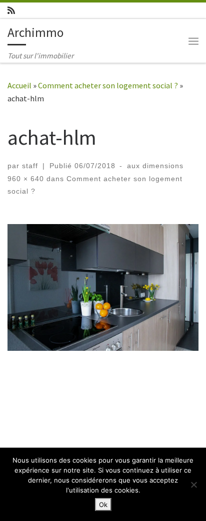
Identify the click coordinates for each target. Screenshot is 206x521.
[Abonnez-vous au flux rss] (11, 10)
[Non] (193, 485)
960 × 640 (26, 179)
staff (30, 166)
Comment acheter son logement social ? (108, 85)
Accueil (20, 85)
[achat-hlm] (103, 287)
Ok (103, 505)
